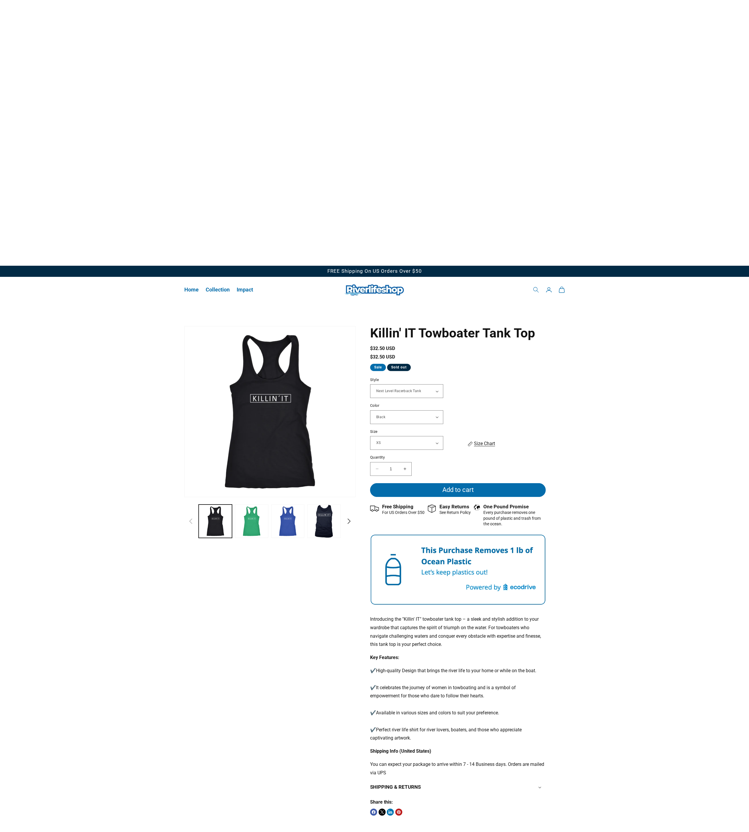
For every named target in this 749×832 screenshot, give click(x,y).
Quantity (377, 457)
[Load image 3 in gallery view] (288, 521)
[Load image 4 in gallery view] (324, 521)
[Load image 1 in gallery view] (215, 521)
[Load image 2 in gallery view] (251, 521)
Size (374, 431)
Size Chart (484, 443)
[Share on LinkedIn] (390, 812)
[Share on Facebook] (373, 812)
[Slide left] (190, 521)
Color (374, 405)
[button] (217, 289)
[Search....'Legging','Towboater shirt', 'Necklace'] (536, 289)
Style (374, 380)
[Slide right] (349, 521)
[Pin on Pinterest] (398, 812)
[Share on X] (382, 812)
